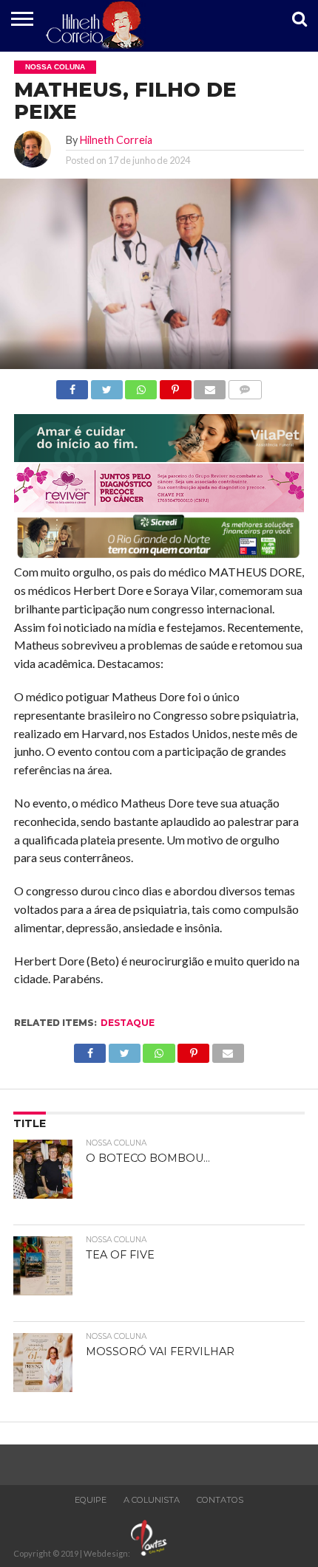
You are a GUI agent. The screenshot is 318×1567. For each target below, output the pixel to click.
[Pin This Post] (175, 386)
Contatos (220, 1500)
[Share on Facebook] (72, 386)
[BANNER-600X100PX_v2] (159, 507)
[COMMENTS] (245, 386)
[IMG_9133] (159, 457)
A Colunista (152, 1500)
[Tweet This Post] (106, 386)
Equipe (90, 1500)
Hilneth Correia (116, 140)
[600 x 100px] (159, 557)
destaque (128, 1022)
